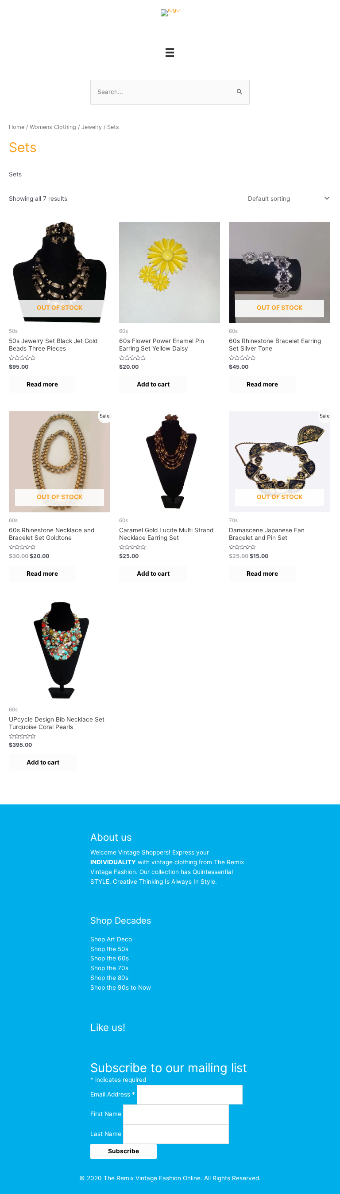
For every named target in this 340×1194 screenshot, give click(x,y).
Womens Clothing (53, 127)
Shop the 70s (109, 968)
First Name (106, 1114)
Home (16, 127)
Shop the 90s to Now (120, 987)
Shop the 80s (109, 977)
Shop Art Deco (111, 939)
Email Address (112, 1094)
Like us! (107, 1027)
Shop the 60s (109, 958)
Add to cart (153, 384)
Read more (42, 384)
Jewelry (91, 127)
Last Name (106, 1133)
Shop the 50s (109, 948)
